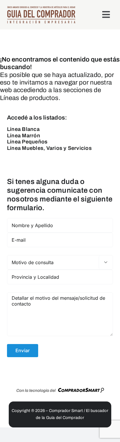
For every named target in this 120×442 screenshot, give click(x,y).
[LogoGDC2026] (41, 8)
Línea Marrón (23, 135)
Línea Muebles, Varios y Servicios (49, 148)
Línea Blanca (23, 129)
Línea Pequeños (27, 142)
